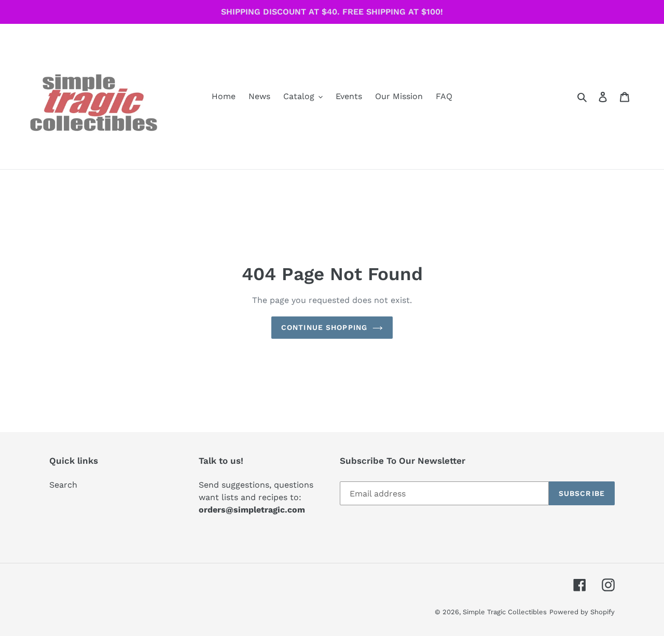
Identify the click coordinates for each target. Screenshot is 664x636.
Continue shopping (324, 327)
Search (63, 485)
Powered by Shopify (582, 612)
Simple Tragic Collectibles (505, 612)
